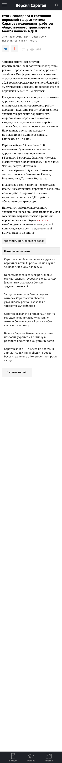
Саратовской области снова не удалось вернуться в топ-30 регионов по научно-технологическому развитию (30, 263)
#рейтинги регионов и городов (24, 240)
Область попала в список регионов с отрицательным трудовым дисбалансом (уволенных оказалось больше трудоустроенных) (30, 280)
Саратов (31, 5)
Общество (38, 36)
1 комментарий (17, 372)
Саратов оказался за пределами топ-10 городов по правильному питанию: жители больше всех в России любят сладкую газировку (29, 319)
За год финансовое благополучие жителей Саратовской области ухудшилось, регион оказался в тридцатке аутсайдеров (26, 300)
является (42, 220)
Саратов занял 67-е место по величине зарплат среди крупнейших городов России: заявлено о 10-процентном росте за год (31, 354)
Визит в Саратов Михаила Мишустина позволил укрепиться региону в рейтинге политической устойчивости (29, 337)
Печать (33, 40)
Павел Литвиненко (13, 40)
